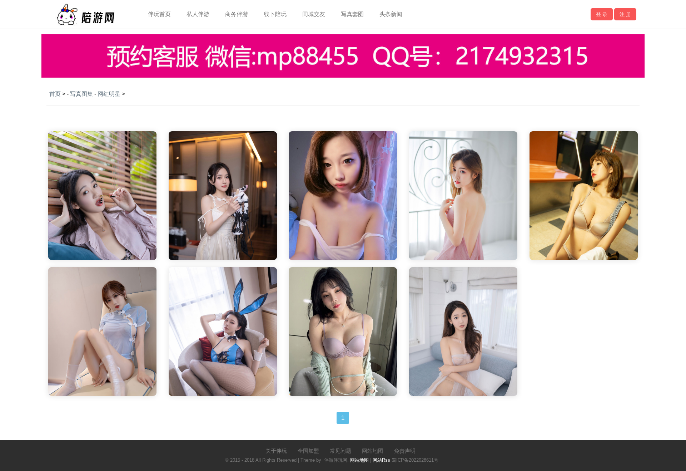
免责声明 (405, 451)
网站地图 (372, 451)
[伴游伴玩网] (85, 27)
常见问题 (340, 451)
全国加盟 (308, 451)
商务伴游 (236, 14)
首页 (55, 94)
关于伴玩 (276, 451)
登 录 (601, 14)
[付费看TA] (102, 246)
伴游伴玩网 (335, 460)
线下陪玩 (275, 14)
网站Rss (381, 460)
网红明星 (109, 94)
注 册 (625, 14)
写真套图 (352, 14)
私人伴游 (198, 14)
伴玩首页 (159, 14)
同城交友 (313, 14)
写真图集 (81, 94)
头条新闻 (390, 14)
